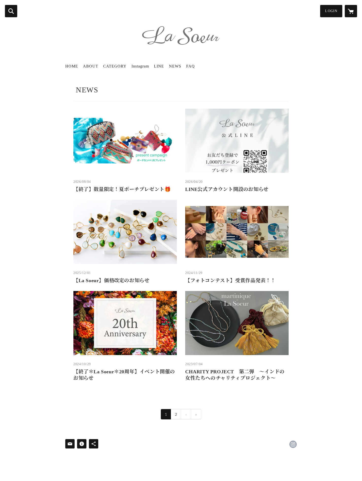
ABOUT (90, 66)
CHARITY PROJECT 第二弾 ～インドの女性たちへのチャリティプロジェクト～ (235, 375)
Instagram (140, 66)
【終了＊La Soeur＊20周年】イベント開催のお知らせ (124, 375)
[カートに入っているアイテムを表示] (351, 11)
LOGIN (331, 11)
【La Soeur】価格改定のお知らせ (111, 280)
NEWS (175, 66)
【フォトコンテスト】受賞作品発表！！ (230, 280)
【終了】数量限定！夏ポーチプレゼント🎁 (122, 189)
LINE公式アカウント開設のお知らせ (226, 189)
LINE (159, 66)
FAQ (190, 66)
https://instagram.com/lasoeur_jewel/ (293, 444)
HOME (71, 66)
